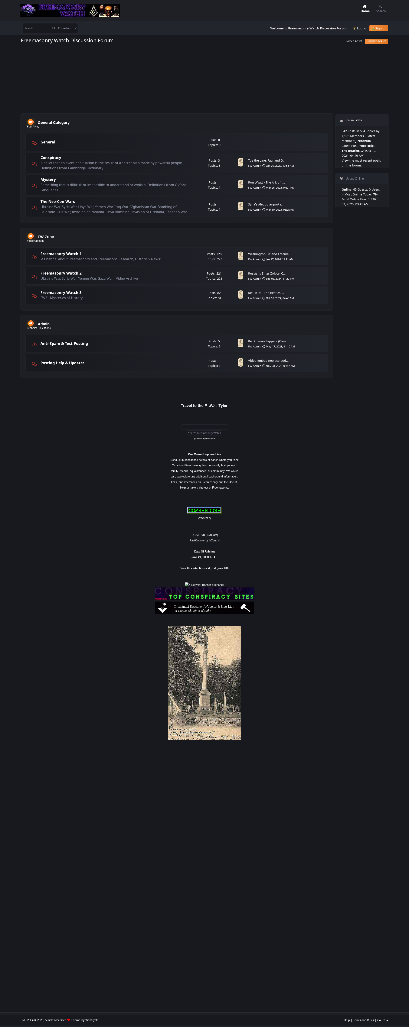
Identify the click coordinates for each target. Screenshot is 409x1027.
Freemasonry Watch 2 (61, 273)
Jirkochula (363, 141)
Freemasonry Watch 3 (61, 292)
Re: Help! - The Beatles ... (266, 293)
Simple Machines (55, 1020)
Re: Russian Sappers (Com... (268, 341)
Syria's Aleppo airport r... (266, 204)
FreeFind (210, 438)
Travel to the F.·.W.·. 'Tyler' (204, 406)
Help (347, 1020)
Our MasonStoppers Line (204, 454)
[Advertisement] (204, 78)
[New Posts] (34, 143)
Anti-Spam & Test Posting (64, 343)
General (47, 142)
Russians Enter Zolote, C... (267, 273)
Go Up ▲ (383, 1020)
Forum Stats (353, 120)
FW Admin (254, 166)
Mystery (48, 179)
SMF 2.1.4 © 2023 (31, 1020)
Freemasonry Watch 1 (61, 253)
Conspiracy (50, 157)
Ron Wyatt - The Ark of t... (266, 182)
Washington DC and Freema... (269, 254)
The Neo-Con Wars (57, 201)
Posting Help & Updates (62, 362)
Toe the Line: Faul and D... (266, 160)
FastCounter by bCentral (205, 540)
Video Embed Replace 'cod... (268, 361)
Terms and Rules (363, 1020)
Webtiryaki (91, 1020)
